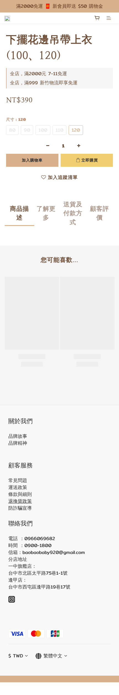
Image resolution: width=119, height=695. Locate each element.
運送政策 (17, 487)
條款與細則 (20, 494)
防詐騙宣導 (20, 508)
